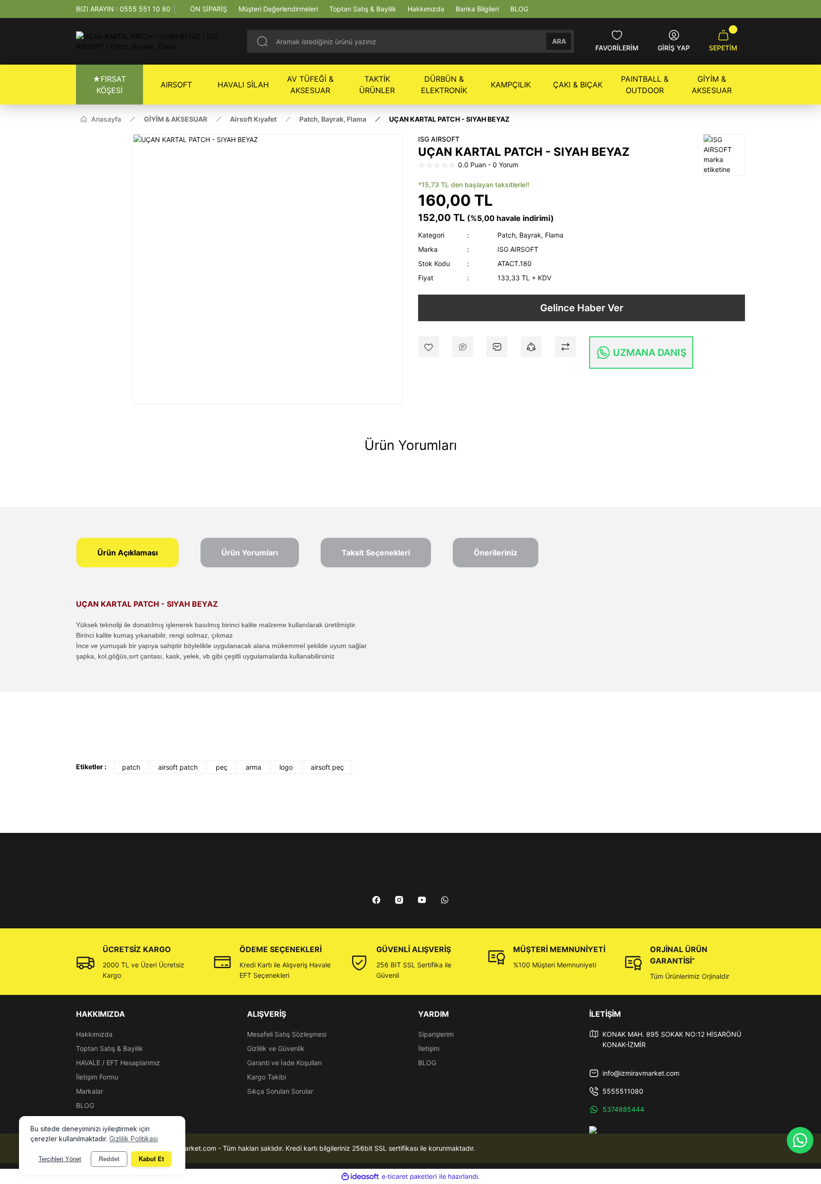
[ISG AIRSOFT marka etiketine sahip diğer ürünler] (724, 155)
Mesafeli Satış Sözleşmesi (286, 1034)
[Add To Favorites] (428, 346)
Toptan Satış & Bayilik (109, 1048)
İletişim (428, 1048)
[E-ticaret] (409, 1177)
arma (253, 767)
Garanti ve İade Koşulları (284, 1063)
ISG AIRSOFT (438, 139)
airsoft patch (178, 767)
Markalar (89, 1091)
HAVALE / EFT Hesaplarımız (118, 1063)
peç (222, 767)
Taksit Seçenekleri (376, 552)
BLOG (85, 1105)
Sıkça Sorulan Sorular (280, 1091)
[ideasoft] (360, 1177)
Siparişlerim (436, 1034)
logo (286, 767)
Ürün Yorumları (249, 552)
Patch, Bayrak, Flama (530, 235)
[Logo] (154, 41)
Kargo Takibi (266, 1077)
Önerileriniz (495, 552)
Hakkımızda (94, 1034)
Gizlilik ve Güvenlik (276, 1048)
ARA (559, 41)
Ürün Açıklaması (127, 552)
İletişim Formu (97, 1077)
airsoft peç (327, 767)
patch (131, 767)
